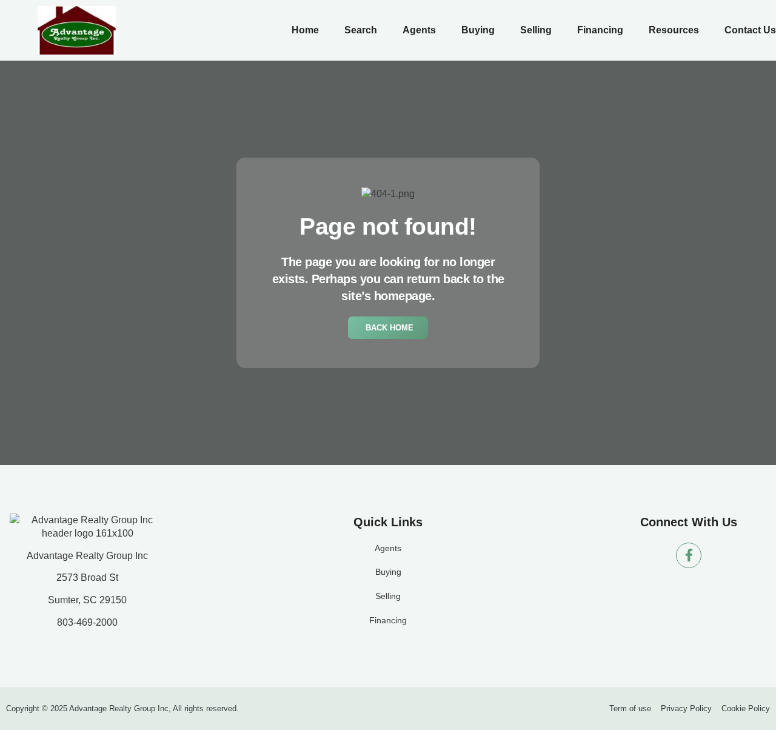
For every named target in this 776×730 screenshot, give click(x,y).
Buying (478, 30)
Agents (419, 30)
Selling (536, 30)
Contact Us (750, 30)
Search (360, 30)
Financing (600, 30)
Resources (674, 30)
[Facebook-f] (688, 555)
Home (305, 30)
